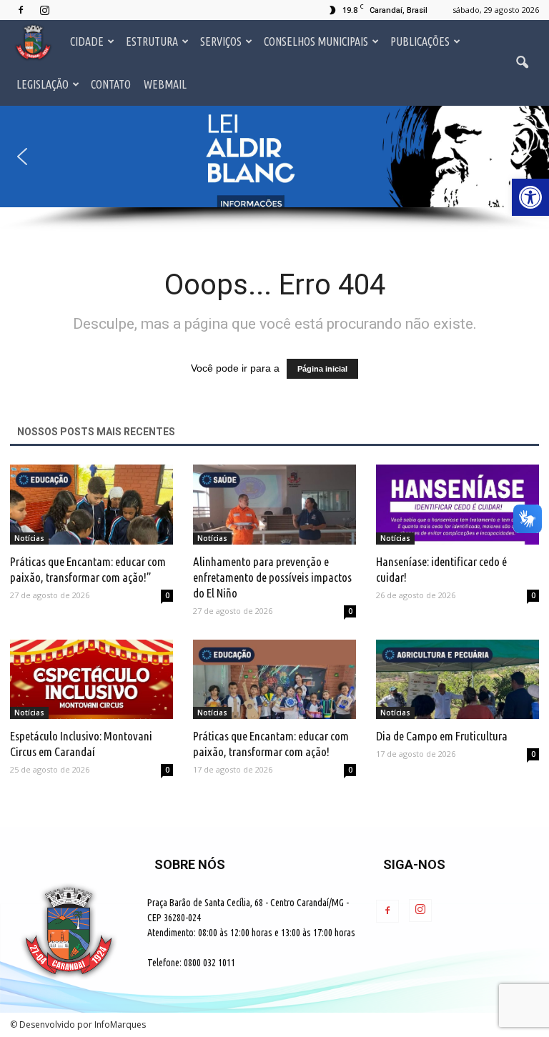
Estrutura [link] (152, 41)
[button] (274, 156)
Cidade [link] (87, 41)
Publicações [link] (420, 41)
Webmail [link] (165, 84)
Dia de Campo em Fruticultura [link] (442, 736)
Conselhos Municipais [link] (316, 41)
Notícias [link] (29, 538)
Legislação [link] (42, 84)
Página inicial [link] (322, 368)
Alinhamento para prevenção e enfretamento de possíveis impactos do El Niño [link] (272, 577)
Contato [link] (111, 84)
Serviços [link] (221, 41)
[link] (530, 197)
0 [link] (167, 595)
